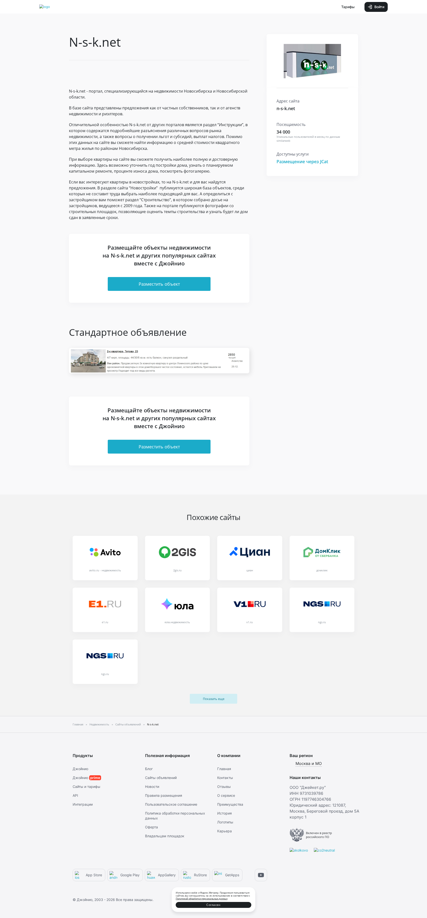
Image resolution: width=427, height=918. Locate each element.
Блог (149, 769)
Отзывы (224, 786)
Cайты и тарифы (86, 786)
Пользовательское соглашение (171, 804)
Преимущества (230, 804)
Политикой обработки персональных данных (201, 898)
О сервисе (226, 795)
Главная (224, 769)
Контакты (225, 778)
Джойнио (80, 769)
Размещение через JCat (302, 161)
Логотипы (225, 822)
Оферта (151, 827)
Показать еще (213, 699)
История (224, 813)
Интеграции (83, 804)
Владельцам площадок (164, 836)
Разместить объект (159, 284)
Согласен (213, 905)
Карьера (224, 831)
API (75, 795)
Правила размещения (163, 795)
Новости (152, 786)
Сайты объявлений (161, 778)
